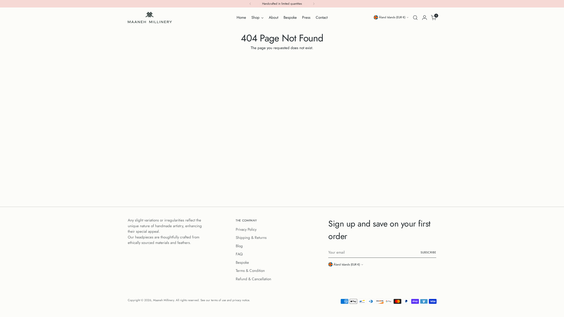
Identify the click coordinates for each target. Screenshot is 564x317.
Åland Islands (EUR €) (392, 17)
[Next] (314, 3)
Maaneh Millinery (163, 300)
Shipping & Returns (251, 237)
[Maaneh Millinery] (150, 17)
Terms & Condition (250, 270)
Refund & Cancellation (253, 279)
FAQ (239, 254)
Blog (239, 246)
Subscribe (428, 252)
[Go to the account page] (424, 17)
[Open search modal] (415, 17)
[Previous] (250, 3)
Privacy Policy (246, 229)
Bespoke (242, 262)
